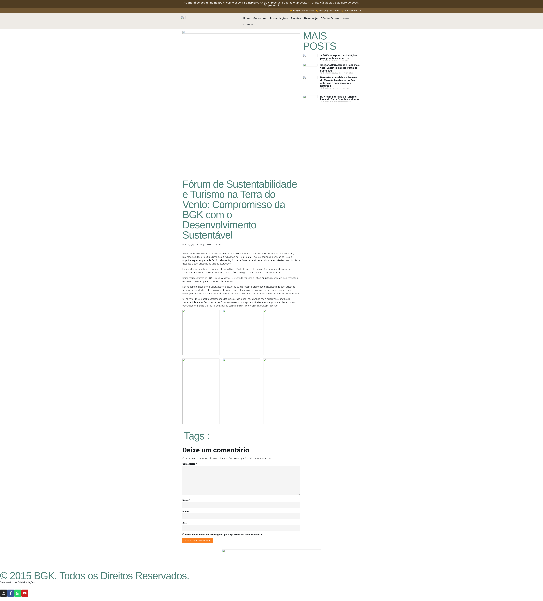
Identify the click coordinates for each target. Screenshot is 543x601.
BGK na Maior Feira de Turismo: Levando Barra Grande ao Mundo (339, 98)
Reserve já (311, 18)
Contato (248, 24)
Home (246, 18)
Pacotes (296, 18)
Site (184, 523)
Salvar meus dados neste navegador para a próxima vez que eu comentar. (224, 534)
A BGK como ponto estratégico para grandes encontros (338, 57)
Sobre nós (260, 18)
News (346, 18)
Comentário (189, 464)
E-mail (186, 511)
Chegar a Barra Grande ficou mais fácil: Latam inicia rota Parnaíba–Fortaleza (340, 67)
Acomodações (279, 18)
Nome (186, 500)
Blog (202, 244)
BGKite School (330, 18)
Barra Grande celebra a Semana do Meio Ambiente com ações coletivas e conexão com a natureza (338, 81)
